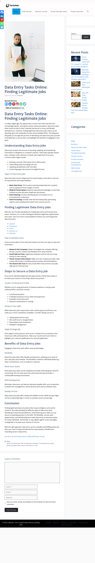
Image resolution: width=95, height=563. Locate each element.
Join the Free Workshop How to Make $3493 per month (25, 436)
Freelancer (13, 226)
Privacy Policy (82, 522)
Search (73, 34)
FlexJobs (12, 233)
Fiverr (11, 228)
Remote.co (13, 231)
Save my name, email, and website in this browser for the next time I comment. (31, 503)
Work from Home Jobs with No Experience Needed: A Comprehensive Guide (30, 443)
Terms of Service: (66, 525)
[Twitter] (24, 104)
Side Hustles (27, 11)
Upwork (12, 224)
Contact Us (64, 522)
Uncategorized (76, 171)
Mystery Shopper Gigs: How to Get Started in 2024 (22, 445)
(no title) (48, 522)
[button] (87, 11)
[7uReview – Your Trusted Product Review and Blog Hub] (13, 5)
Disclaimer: (73, 522)
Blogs (16, 11)
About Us (56, 522)
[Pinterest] (13, 104)
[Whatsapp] (21, 104)
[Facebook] (6, 104)
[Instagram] (17, 104)
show (21, 108)
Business (74, 144)
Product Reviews (77, 11)
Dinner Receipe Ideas (59, 11)
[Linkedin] (10, 104)
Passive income (41, 11)
